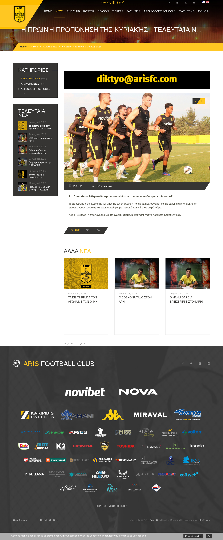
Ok (208, 536)
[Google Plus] (98, 230)
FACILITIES (133, 11)
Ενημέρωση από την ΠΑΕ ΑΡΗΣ (40, 164)
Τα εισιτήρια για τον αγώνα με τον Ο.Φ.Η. (40, 127)
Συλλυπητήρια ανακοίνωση (36, 176)
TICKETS (117, 11)
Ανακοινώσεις (33, 83)
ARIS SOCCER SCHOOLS (159, 11)
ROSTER (88, 11)
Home (23, 46)
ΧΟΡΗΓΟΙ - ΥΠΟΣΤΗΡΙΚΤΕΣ (111, 506)
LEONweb (204, 520)
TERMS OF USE (49, 520)
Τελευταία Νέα (49, 46)
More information (193, 536)
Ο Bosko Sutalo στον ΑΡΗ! (40, 139)
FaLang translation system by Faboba (75, 344)
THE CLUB (73, 11)
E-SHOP (203, 11)
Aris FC (154, 520)
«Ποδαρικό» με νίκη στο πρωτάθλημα (39, 188)
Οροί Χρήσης (20, 520)
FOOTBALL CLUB (59, 363)
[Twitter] (87, 230)
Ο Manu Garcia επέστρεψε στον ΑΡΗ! (37, 153)
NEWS (59, 11)
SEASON (103, 11)
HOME (48, 11)
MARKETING (187, 11)
